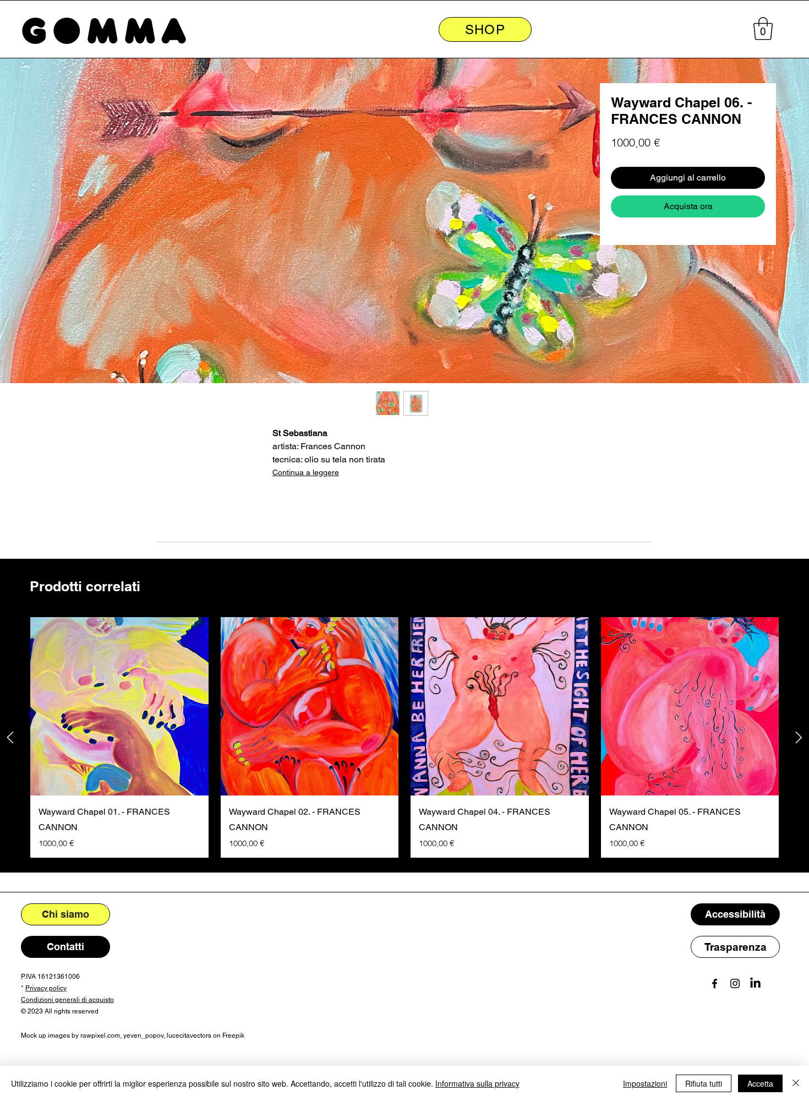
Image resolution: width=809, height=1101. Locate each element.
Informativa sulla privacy (477, 1083)
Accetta (760, 1083)
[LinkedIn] (755, 983)
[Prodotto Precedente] (10, 737)
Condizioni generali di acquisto (67, 1000)
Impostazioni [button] (645, 1083)
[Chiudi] (795, 1083)
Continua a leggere (305, 472)
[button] (763, 28)
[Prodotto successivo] (799, 737)
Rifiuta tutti (703, 1083)
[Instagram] (735, 983)
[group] (404, 737)
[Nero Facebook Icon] (714, 983)
